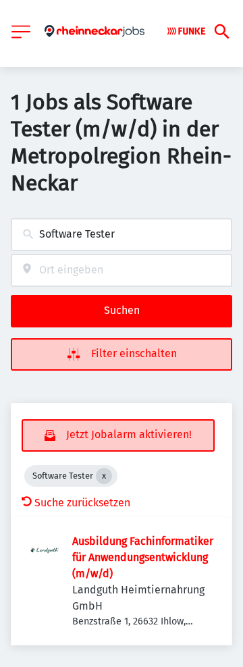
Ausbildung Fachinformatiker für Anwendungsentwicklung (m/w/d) (142, 557)
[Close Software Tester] (104, 476)
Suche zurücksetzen (82, 502)
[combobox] (121, 234)
